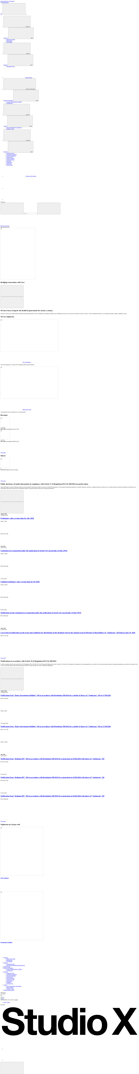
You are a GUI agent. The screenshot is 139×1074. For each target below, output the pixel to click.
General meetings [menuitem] (10, 159)
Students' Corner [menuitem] (10, 129)
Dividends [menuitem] (8, 161)
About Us (28, 26)
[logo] (2, 998)
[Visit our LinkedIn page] (14, 199)
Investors (28, 140)
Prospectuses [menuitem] (9, 162)
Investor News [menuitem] (9, 157)
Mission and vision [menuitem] (10, 39)
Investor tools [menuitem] (9, 165)
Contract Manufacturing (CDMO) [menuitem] (14, 102)
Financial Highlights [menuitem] (11, 155)
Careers (27, 114)
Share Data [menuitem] (8, 163)
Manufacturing (28, 77)
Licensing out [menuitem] (9, 103)
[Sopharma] (5, 2)
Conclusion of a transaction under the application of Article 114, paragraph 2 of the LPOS (34, 551)
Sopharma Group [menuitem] (10, 153)
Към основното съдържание (7, 1)
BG (1, 13)
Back (32, 38)
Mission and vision (27, 409)
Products (28, 53)
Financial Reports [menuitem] (10, 158)
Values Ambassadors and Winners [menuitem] (14, 127)
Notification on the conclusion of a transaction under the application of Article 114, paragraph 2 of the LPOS (41, 613)
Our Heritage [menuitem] (9, 42)
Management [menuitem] (9, 40)
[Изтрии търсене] (48, 208)
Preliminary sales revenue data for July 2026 (17, 518)
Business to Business (30, 89)
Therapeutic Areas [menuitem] (10, 66)
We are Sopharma (27, 362)
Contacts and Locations (30, 176)
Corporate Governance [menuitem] (11, 154)
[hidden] (12, 1067)
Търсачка (3, 202)
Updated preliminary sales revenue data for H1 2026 (20, 582)
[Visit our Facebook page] (14, 188)
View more (3, 452)
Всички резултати (5, 226)
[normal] (12, 496)
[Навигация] (14, 9)
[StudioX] (69, 1036)
